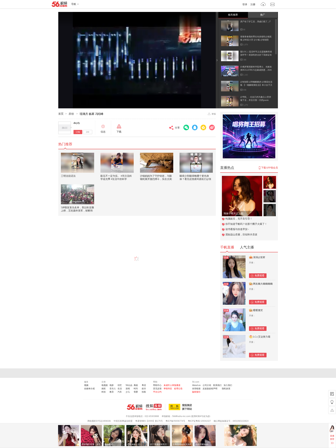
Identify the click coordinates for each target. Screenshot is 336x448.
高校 (136, 385)
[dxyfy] (64, 128)
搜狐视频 (155, 407)
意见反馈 (157, 388)
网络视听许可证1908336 (99, 421)
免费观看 (259, 275)
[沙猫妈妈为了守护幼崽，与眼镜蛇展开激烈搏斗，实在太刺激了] (156, 163)
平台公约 (157, 392)
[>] (263, 4)
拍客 (144, 392)
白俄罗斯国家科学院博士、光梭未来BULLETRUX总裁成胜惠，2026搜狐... (256, 70)
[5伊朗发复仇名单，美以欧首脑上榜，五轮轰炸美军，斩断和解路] (77, 194)
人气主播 (247, 247)
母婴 (136, 392)
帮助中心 (157, 385)
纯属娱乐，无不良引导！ (238, 218)
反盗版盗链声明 (210, 388)
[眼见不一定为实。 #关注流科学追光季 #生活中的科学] (117, 163)
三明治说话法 (68, 176)
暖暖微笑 (258, 310)
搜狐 (181, 407)
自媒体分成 (89, 388)
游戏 (128, 388)
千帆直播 (227, 247)
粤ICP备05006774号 (175, 421)
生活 (120, 388)
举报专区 (168, 388)
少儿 (128, 392)
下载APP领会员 (269, 167)
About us (196, 385)
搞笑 (104, 388)
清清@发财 (259, 257)
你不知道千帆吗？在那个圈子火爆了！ (246, 224)
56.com (59, 5)
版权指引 (196, 392)
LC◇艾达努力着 (261, 336)
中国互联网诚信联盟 (123, 421)
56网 (134, 407)
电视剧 (105, 385)
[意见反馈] (332, 410)
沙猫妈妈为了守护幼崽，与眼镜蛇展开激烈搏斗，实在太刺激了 (156, 179)
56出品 (129, 385)
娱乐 (144, 388)
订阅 (78, 132)
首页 (61, 113)
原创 (72, 113)
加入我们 (228, 385)
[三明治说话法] (77, 163)
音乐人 (113, 388)
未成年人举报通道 (172, 385)
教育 (112, 392)
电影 (112, 385)
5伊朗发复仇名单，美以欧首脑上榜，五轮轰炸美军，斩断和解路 (77, 210)
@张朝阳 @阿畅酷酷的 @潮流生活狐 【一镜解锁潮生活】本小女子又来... (256, 85)
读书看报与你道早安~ (237, 229)
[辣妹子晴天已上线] (242, 177)
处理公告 (178, 388)
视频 (86, 385)
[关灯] (332, 402)
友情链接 (196, 388)
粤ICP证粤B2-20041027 (199, 421)
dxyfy (77, 123)
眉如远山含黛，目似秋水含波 (241, 234)
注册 (252, 4)
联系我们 (217, 385)
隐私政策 (226, 388)
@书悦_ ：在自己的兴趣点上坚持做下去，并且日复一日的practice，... (255, 100)
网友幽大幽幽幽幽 (263, 283)
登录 (244, 4)
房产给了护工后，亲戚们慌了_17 (255, 21)
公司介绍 (207, 385)
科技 (104, 392)
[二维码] (332, 394)
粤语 (144, 385)
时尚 (136, 388)
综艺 (120, 385)
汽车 (120, 392)
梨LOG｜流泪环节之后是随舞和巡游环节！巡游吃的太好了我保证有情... (256, 54)
